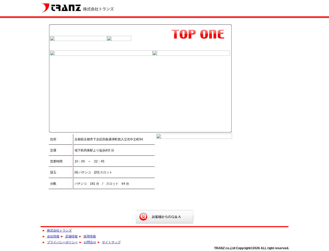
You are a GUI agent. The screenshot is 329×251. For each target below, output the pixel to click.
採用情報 (90, 236)
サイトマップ (111, 242)
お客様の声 (164, 217)
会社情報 (53, 236)
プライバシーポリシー (62, 242)
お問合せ (90, 242)
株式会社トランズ (78, 7)
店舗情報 (71, 236)
